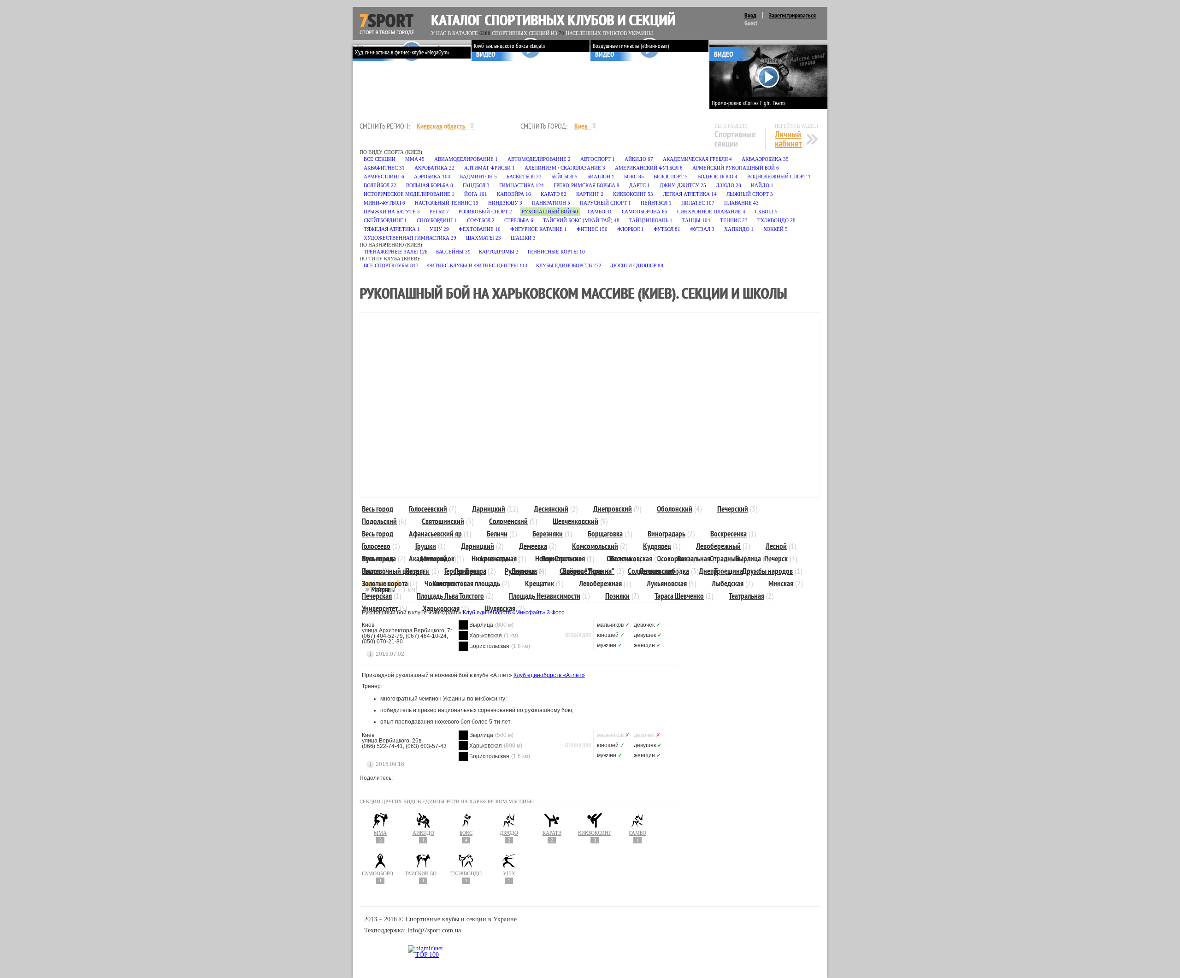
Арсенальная (498, 559)
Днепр (708, 571)
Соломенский (508, 521)
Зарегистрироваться (792, 15)
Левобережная (600, 583)
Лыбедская (727, 583)
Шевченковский (575, 521)
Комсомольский (595, 546)
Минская (780, 583)
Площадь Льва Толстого (450, 596)
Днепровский (612, 509)
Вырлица (748, 559)
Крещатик (539, 583)
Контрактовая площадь (466, 583)
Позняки (617, 596)
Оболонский (674, 509)
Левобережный (718, 546)
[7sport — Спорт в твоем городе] (387, 24)
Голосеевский (428, 509)
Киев (581, 126)
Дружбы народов (767, 571)
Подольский (379, 521)
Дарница (524, 571)
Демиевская (656, 571)
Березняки (547, 534)
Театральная (746, 596)
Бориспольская (563, 559)
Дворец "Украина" (588, 571)
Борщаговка (605, 534)
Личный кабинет (788, 139)
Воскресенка (728, 534)
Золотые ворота (385, 583)
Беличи (497, 534)
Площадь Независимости (544, 596)
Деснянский (551, 509)
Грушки (425, 546)
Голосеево (376, 546)
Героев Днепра (465, 571)
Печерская (377, 596)
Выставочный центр (390, 571)
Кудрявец (657, 546)
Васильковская (631, 559)
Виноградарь (666, 534)
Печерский (732, 509)
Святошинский (443, 521)
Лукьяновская (667, 583)
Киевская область (441, 126)
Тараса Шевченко (679, 596)
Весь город (377, 509)
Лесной (776, 546)
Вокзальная (693, 559)
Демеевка (533, 546)
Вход (750, 15)
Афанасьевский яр (435, 534)
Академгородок (431, 559)
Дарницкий (488, 509)
